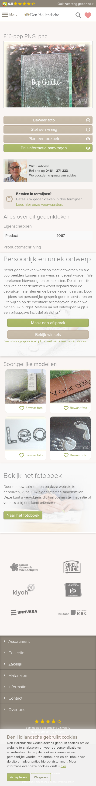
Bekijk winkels (48, 334)
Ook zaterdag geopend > (76, 3)
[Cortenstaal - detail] (70, 386)
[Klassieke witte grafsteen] (25, 386)
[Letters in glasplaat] (25, 434)
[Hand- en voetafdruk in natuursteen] (70, 434)
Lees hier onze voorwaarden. (39, 204)
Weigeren (41, 777)
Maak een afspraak (48, 323)
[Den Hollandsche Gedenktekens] (41, 14)
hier (63, 766)
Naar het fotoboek (23, 515)
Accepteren (18, 777)
